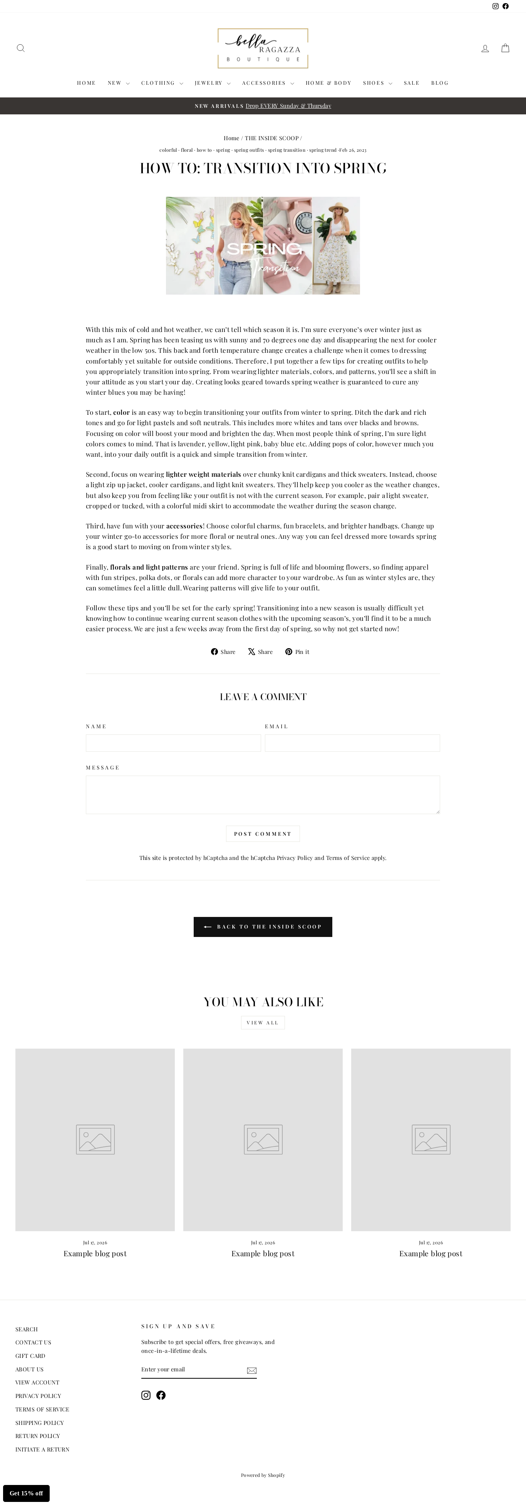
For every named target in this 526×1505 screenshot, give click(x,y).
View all (263, 1022)
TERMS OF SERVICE (42, 1409)
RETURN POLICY (37, 1436)
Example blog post (95, 1253)
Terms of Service (348, 857)
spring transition (286, 150)
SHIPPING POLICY (39, 1422)
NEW (116, 82)
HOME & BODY (329, 82)
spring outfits (249, 150)
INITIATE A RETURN (42, 1449)
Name (96, 725)
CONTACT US (33, 1342)
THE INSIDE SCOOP (271, 138)
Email (277, 725)
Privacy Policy (295, 857)
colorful (168, 150)
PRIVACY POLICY (38, 1395)
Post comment (263, 833)
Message (103, 767)
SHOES (375, 82)
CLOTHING (159, 82)
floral (187, 150)
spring (223, 150)
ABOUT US (29, 1369)
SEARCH (26, 1329)
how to (204, 150)
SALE (412, 82)
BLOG (440, 82)
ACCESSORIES (265, 82)
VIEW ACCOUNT (37, 1382)
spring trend (323, 150)
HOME (86, 82)
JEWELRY (210, 82)
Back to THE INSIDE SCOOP (268, 926)
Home (232, 138)
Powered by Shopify (263, 1475)
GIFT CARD (30, 1355)
